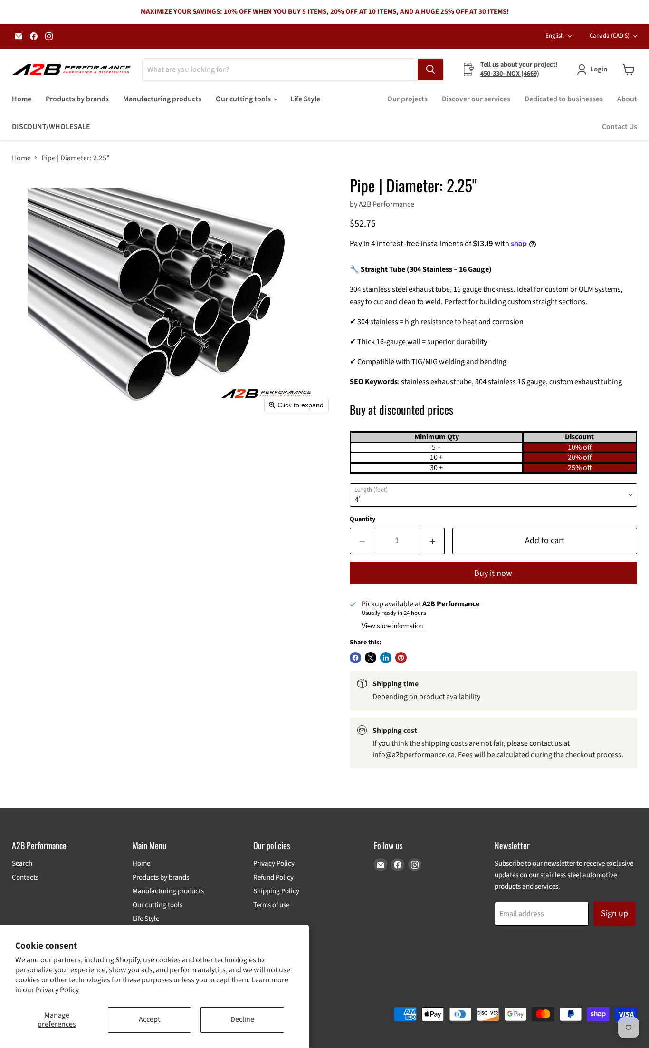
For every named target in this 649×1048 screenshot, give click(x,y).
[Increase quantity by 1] (432, 541)
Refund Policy (273, 877)
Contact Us (619, 126)
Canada (610, 35)
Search (22, 864)
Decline (242, 1019)
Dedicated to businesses (564, 99)
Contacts (25, 877)
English (554, 35)
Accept (149, 1019)
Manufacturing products (162, 99)
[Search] (430, 69)
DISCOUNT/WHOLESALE (51, 126)
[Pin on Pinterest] (401, 657)
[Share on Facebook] (355, 657)
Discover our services (476, 99)
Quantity (362, 519)
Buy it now (493, 573)
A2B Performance (386, 204)
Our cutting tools (244, 99)
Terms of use (271, 905)
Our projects (407, 99)
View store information (392, 626)
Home (21, 99)
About (627, 99)
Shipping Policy (276, 891)
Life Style (305, 99)
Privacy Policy (57, 990)
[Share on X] (370, 657)
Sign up (614, 913)
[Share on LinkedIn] (385, 657)
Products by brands (77, 99)
